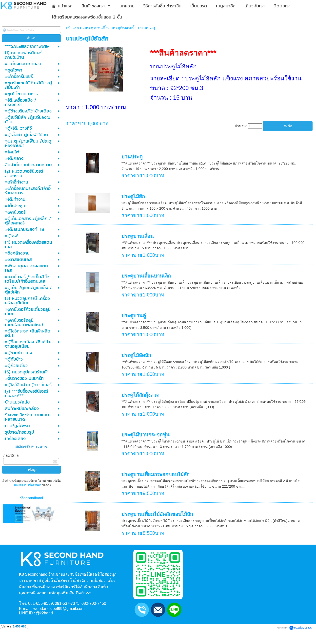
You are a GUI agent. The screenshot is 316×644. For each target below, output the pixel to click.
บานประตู (132, 156)
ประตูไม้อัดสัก (136, 355)
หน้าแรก (72, 28)
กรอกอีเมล (11, 455)
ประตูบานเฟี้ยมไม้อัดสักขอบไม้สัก (157, 514)
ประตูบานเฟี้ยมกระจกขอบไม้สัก (155, 474)
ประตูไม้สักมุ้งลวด (140, 395)
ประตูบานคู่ (133, 315)
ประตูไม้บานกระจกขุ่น (145, 434)
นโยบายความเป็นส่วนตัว (27, 485)
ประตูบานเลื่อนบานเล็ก (146, 275)
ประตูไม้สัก (133, 196)
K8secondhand (31, 498)
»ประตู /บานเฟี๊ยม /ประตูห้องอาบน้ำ (110, 28)
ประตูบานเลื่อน (137, 236)
